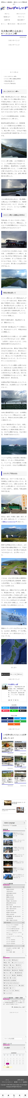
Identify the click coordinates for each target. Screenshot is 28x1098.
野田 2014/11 (14, 904)
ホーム (7, 1079)
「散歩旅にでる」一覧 (18, 1007)
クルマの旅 (13, 674)
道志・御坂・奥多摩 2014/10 (14, 906)
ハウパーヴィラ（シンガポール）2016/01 (14, 937)
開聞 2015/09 (14, 895)
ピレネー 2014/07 (14, 941)
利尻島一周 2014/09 (14, 912)
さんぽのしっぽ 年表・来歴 (14, 948)
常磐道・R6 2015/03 (14, 901)
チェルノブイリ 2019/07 (14, 925)
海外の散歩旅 (14, 922)
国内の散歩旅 (14, 887)
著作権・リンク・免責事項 (20, 1082)
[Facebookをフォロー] (13, 700)
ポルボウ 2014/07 (14, 943)
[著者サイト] (9, 700)
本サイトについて (14, 945)
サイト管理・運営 (14, 952)
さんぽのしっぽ (13, 684)
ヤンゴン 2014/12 (14, 939)
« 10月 (7, 1067)
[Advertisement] (14, 56)
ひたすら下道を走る (10, 83)
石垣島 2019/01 (14, 889)
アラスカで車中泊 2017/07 (14, 928)
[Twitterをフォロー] (11, 700)
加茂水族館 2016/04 (14, 893)
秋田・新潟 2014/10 (14, 908)
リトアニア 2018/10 (14, 926)
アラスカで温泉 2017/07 (14, 930)
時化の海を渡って (9, 81)
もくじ (12, 72)
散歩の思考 (14, 1000)
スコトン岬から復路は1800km (13, 78)
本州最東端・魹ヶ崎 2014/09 (14, 916)
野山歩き (20, 674)
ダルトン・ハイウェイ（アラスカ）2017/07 (14, 933)
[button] (23, 1039)
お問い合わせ (20, 1079)
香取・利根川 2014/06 (14, 920)
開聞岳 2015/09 (14, 897)
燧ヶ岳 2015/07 (14, 899)
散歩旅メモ (14, 950)
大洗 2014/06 (14, 918)
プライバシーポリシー (7, 1082)
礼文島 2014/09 (6, 674)
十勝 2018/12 (14, 891)
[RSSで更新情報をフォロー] (18, 700)
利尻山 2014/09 (14, 914)
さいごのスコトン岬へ (11, 76)
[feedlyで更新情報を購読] (16, 700)
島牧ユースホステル (9, 521)
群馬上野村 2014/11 (14, 903)
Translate (14, 825)
